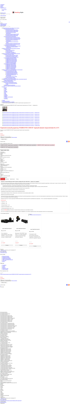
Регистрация (4, 9)
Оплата (1, 6)
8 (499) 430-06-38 (3, 15)
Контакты (3, 267)
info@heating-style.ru (3, 252)
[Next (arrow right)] (1, 273)
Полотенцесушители (5, 256)
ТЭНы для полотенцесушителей (7, 259)
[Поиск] (9, 26)
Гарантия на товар (5, 268)
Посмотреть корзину (3, 23)
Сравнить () (19, 400)
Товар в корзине (14, 137)
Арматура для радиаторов (6, 258)
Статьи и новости (5, 269)
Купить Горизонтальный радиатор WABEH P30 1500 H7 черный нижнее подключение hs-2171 (15, 274)
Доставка (1, 5)
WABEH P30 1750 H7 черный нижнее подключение (9, 147)
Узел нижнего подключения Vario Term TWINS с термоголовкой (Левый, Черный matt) (6, 235)
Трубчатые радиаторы (5, 257)
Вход (3, 10)
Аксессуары (4, 260)
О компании (2, 4)
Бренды (3, 261)
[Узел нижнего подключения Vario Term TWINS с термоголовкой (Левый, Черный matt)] (7, 220)
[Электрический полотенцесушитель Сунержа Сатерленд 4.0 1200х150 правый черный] (35, 221)
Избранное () (14, 400)
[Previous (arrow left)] (0, 273)
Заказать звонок (9, 400)
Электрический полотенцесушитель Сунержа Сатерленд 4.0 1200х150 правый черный (35, 235)
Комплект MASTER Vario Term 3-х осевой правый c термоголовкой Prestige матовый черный (21, 235)
